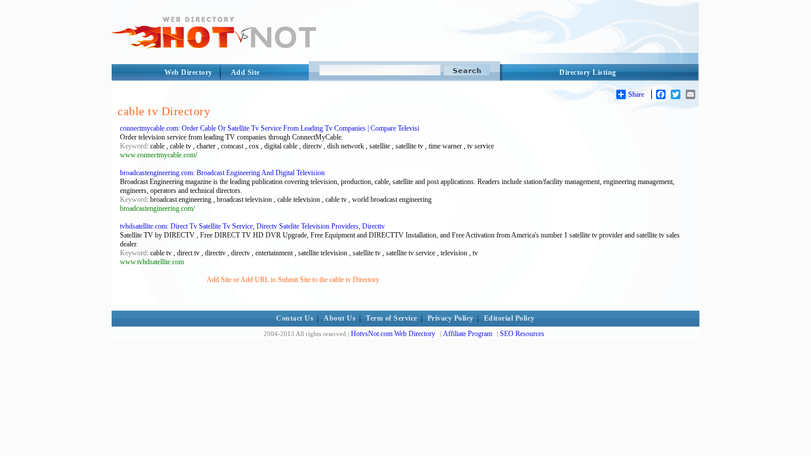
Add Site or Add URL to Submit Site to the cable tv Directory (293, 280)
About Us (340, 318)
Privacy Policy (450, 318)
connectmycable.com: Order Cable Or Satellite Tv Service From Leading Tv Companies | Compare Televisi (269, 128)
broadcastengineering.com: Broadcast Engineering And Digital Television (222, 173)
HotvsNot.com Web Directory (393, 334)
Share (636, 94)
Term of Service (391, 318)
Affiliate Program (467, 334)
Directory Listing (587, 72)
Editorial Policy (509, 318)
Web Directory (188, 72)
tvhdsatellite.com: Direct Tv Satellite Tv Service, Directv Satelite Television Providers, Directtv (252, 226)
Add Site (245, 72)
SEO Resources (522, 334)
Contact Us (294, 318)
